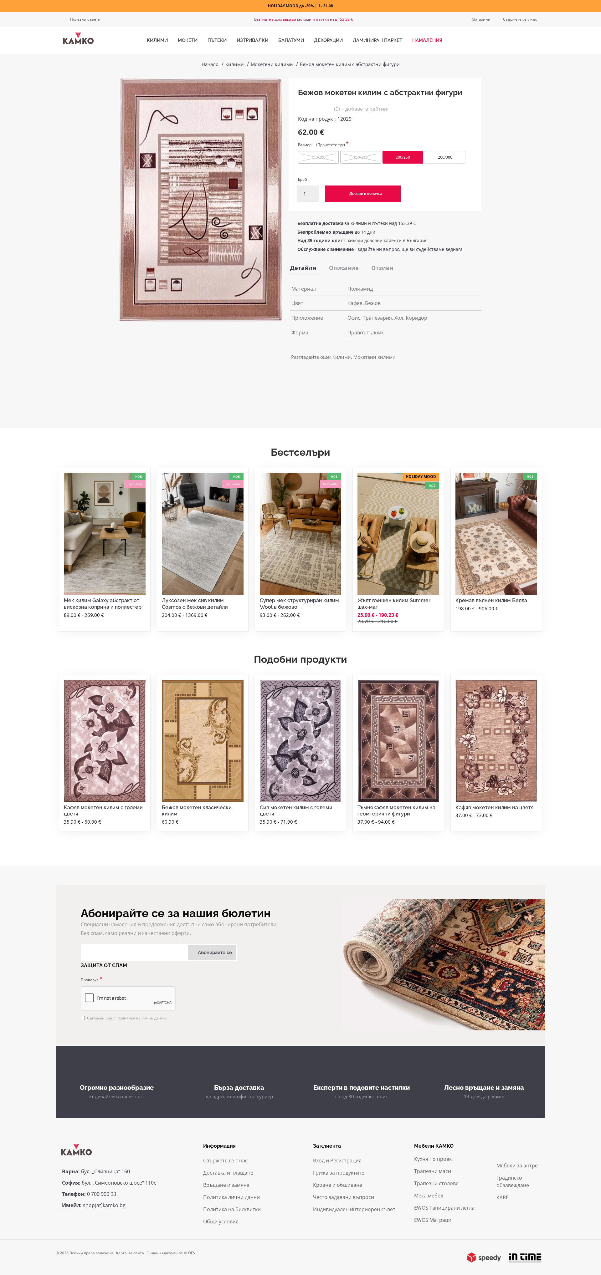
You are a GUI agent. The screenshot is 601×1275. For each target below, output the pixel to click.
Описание (344, 268)
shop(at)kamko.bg (104, 1205)
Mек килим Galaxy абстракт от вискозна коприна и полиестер (102, 603)
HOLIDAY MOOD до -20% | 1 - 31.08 (300, 5)
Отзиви (382, 268)
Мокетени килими (272, 64)
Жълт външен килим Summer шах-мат (393, 603)
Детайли (303, 268)
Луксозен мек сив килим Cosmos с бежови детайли (195, 603)
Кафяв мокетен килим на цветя (494, 807)
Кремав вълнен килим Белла (491, 600)
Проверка (90, 980)
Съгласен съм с (126, 1018)
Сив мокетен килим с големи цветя (296, 811)
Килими (234, 64)
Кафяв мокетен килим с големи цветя (103, 811)
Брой (302, 179)
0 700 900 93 (101, 1194)
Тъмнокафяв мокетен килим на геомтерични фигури (396, 811)
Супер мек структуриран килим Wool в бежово (299, 603)
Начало (210, 64)
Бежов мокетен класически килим (197, 811)
